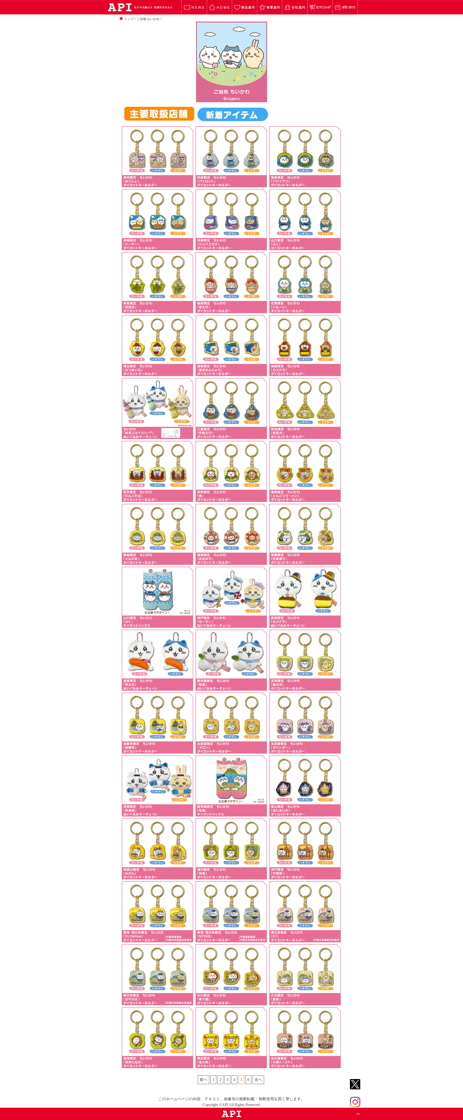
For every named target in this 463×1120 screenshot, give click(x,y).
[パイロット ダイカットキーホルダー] (231, 185)
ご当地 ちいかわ (148, 19)
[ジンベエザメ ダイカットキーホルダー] (231, 248)
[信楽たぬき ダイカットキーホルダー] (157, 1066)
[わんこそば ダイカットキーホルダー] (157, 499)
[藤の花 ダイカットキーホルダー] (305, 688)
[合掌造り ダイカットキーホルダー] (305, 562)
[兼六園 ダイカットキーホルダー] (231, 1003)
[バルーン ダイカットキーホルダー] (305, 311)
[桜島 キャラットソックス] (231, 814)
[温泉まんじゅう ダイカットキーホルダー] (231, 373)
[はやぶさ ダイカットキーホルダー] (157, 1003)
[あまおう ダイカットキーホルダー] (231, 562)
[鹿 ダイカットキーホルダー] (231, 499)
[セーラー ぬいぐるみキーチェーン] (231, 625)
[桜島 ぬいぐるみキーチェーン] (231, 688)
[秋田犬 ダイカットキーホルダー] (305, 436)
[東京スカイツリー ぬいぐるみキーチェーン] (157, 436)
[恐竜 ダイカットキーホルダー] (231, 877)
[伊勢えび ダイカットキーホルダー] (231, 436)
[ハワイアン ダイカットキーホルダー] (305, 185)
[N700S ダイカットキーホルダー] (231, 940)
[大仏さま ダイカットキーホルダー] (157, 562)
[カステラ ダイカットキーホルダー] (305, 373)
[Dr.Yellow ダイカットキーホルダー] (157, 940)
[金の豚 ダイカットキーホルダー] (231, 1066)
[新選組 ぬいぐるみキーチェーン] (157, 814)
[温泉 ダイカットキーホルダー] (305, 1003)
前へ (203, 1080)
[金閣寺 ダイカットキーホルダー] (157, 751)
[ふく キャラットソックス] (157, 625)
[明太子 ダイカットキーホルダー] (231, 311)
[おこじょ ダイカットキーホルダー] (157, 185)
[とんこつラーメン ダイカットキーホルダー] (305, 499)
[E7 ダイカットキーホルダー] (305, 940)
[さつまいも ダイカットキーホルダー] (157, 373)
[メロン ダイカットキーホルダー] (231, 751)
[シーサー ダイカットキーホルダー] (157, 248)
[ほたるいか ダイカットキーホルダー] (305, 814)
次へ (258, 1080)
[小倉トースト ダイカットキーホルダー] (305, 1066)
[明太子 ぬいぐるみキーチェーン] (157, 688)
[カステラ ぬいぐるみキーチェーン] (305, 625)
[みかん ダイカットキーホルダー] (157, 877)
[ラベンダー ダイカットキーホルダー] (305, 751)
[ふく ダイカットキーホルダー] (305, 248)
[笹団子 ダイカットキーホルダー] (157, 311)
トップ (129, 19)
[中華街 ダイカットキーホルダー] (305, 877)
